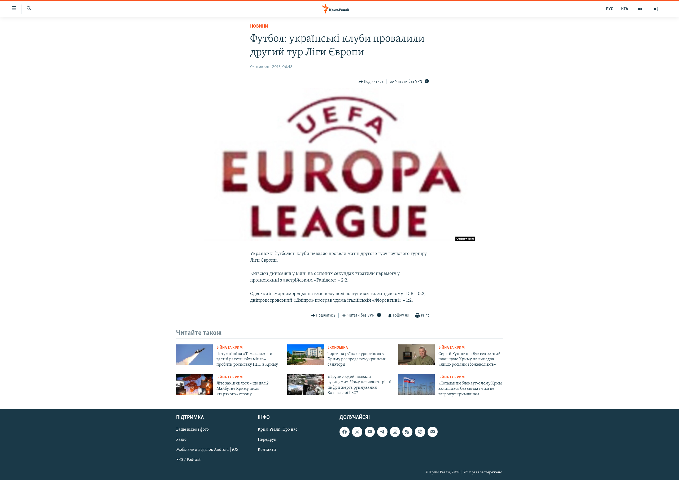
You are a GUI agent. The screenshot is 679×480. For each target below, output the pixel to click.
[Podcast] (420, 432)
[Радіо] (656, 9)
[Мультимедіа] (640, 9)
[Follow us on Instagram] (395, 432)
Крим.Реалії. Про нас (277, 430)
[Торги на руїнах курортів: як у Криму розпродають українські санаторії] (305, 354)
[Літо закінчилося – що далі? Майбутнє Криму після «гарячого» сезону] (194, 384)
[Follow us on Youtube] (370, 432)
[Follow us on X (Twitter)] (357, 432)
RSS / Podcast (188, 460)
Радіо (181, 440)
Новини (259, 26)
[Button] (371, 81)
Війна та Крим (229, 348)
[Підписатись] (433, 432)
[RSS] (407, 432)
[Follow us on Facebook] (345, 432)
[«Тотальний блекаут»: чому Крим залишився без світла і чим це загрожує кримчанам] (416, 384)
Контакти (267, 450)
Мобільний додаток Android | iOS (207, 450)
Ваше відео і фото (192, 430)
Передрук (267, 440)
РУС (609, 9)
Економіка (338, 348)
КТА (624, 9)
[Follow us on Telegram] (382, 432)
